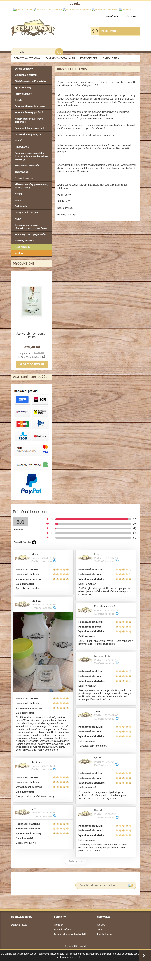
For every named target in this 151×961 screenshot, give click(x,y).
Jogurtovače (21, 172)
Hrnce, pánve (22, 147)
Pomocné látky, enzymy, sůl (29, 128)
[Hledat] (59, 52)
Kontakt (101, 924)
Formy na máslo (23, 94)
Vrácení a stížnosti (63, 929)
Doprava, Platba (19, 924)
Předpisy (58, 924)
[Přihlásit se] (130, 885)
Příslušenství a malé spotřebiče (31, 81)
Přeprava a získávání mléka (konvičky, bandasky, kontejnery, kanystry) (32, 156)
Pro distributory (104, 934)
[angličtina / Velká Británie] (48, 9)
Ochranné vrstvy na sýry (28, 134)
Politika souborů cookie (76, 954)
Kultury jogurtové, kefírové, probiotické (29, 120)
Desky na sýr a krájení (26, 212)
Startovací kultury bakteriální (30, 106)
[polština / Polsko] (23, 9)
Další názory (75, 861)
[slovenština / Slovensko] (105, 9)
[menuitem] (27, 58)
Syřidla (18, 100)
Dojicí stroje (21, 206)
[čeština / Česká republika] (77, 9)
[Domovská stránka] (33, 27)
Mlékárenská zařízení (26, 75)
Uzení (18, 200)
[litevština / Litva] (128, 9)
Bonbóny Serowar (24, 240)
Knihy (18, 219)
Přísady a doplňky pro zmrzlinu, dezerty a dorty (31, 186)
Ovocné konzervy (24, 178)
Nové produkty (22, 247)
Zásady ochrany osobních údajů (70, 934)
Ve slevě (19, 253)
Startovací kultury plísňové (29, 112)
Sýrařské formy (23, 87)
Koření (18, 194)
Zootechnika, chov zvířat (27, 165)
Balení (18, 140)
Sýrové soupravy (24, 68)
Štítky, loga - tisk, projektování (30, 234)
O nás (100, 929)
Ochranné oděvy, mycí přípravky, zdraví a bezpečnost (31, 227)
